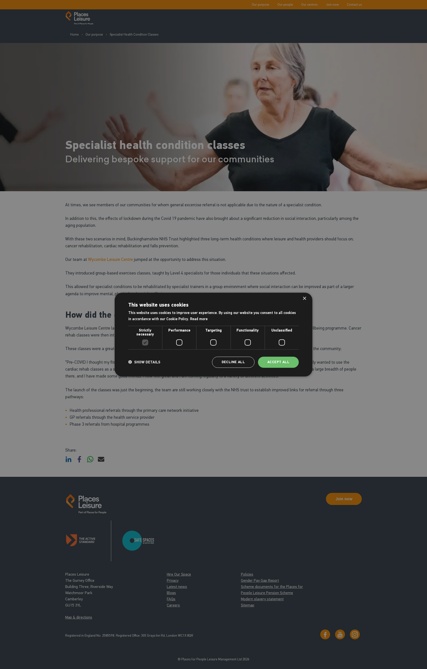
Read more (199, 319)
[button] (144, 362)
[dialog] (213, 334)
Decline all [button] (233, 362)
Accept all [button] (278, 362)
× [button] (304, 298)
